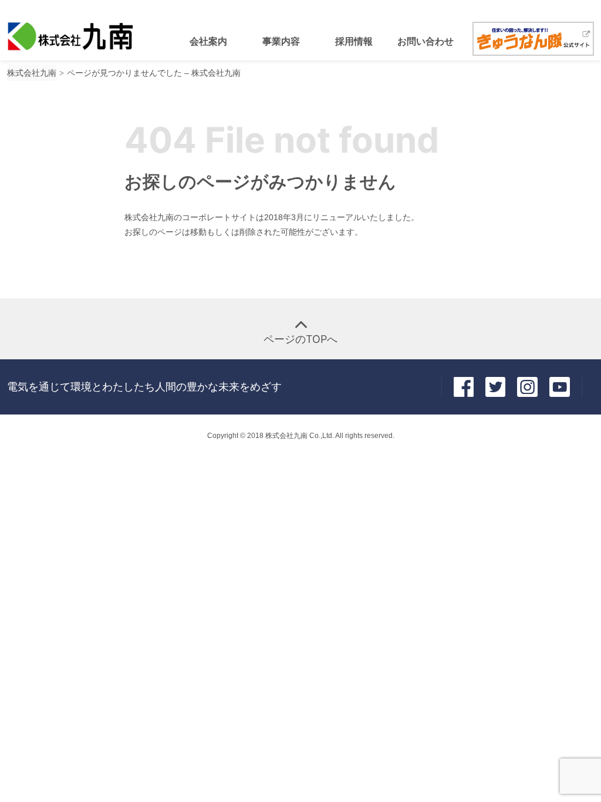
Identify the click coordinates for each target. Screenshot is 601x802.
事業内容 (281, 41)
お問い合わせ (425, 41)
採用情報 (354, 41)
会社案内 (208, 41)
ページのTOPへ (300, 339)
